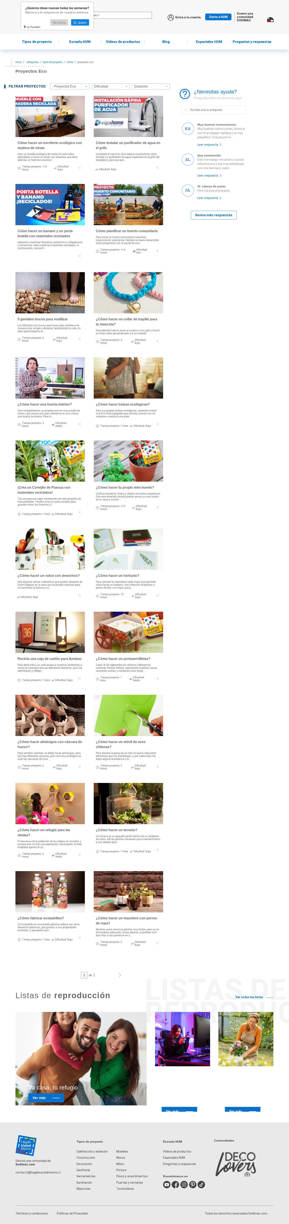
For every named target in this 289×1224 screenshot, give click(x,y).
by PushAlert (33, 27)
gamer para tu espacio (180, 1094)
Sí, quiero (80, 22)
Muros (120, 1157)
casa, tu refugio (53, 1087)
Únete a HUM (218, 17)
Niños (120, 1164)
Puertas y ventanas (129, 1182)
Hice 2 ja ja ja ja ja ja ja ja (213, 190)
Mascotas (84, 1188)
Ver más (39, 1098)
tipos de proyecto (52, 62)
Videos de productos (177, 1151)
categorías (32, 62)
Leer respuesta (207, 144)
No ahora (59, 22)
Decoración (84, 1164)
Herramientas (86, 1176)
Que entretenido (209, 155)
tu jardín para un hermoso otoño (247, 1094)
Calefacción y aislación (92, 1151)
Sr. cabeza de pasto (211, 186)
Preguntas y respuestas (252, 42)
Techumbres (125, 1188)
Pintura (121, 1170)
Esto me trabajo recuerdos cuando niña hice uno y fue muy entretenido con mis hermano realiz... (220, 164)
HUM (80, 42)
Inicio (18, 62)
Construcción (86, 1157)
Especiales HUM (209, 42)
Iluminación (84, 1182)
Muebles (122, 1151)
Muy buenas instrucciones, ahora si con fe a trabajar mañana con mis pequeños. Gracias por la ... (221, 133)
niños (70, 62)
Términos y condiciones (31, 1213)
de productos (123, 42)
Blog (166, 42)
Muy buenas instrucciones (216, 124)
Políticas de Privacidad (72, 1213)
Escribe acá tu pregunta (198, 105)
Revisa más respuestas (213, 215)
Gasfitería (83, 1170)
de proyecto (37, 42)
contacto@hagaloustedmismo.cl (38, 1172)
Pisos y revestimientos (132, 1176)
